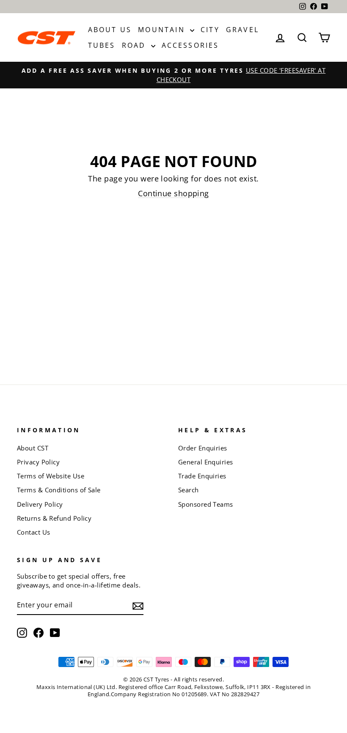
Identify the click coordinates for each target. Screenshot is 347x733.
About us (110, 29)
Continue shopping (173, 193)
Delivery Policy (40, 504)
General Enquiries (205, 462)
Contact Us (33, 532)
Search (188, 490)
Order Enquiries (202, 448)
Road (135, 45)
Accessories (190, 45)
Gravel (242, 29)
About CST (32, 448)
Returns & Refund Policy (54, 518)
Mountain (163, 29)
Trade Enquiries (202, 476)
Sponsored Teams (205, 504)
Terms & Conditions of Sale (59, 490)
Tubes (102, 45)
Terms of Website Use (50, 476)
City (210, 29)
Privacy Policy (38, 462)
